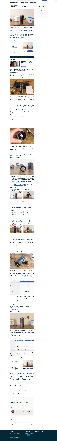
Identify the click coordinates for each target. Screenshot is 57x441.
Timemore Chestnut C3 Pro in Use (40, 10)
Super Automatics (12, 2)
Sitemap (42, 433)
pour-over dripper (21, 185)
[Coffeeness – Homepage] (12, 0)
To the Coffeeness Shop (23, 66)
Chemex (25, 185)
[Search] (33, 0)
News (35, 2)
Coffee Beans (22, 2)
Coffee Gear (45, 2)
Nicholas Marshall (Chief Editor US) (28, 27)
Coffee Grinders (31, 2)
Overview (38, 8)
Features (37, 9)
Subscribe (12, 407)
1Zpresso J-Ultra (17, 330)
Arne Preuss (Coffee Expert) (19, 27)
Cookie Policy (43, 434)
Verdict (37, 15)
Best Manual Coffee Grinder (15, 309)
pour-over (25, 106)
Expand (41, 17)
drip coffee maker (16, 185)
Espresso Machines (17, 2)
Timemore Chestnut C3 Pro (19, 340)
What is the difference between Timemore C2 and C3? (18, 390)
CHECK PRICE (30, 368)
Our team (36, 433)
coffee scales (18, 70)
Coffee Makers (26, 2)
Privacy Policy (43, 432)
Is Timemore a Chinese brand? (15, 393)
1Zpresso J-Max (19, 220)
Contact (36, 434)
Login (32, 419)
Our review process (37, 432)
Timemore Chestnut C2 (14, 71)
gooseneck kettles (23, 70)
